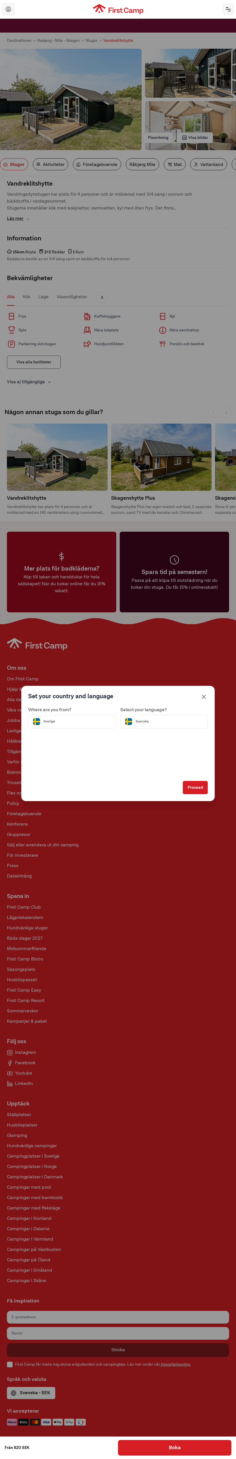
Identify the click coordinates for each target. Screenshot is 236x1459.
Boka (175, 1447)
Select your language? (143, 710)
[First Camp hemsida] (118, 9)
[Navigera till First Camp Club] (8, 9)
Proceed (195, 788)
